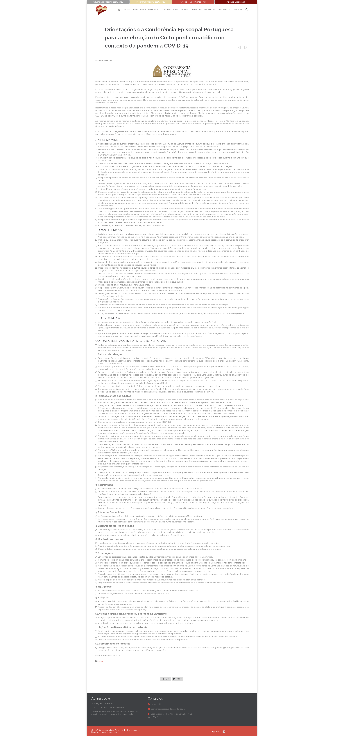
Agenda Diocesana (236, 2)
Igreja (100, 661)
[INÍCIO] (119, 10)
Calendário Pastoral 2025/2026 (108, 2)
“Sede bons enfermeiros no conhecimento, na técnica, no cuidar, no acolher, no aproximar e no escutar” (115, 712)
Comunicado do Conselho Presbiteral (108, 707)
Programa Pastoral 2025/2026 (151, 2)
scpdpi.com (113, 732)
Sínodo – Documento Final (193, 2)
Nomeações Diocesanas (102, 703)
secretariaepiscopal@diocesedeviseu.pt (166, 709)
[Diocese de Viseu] (103, 9)
